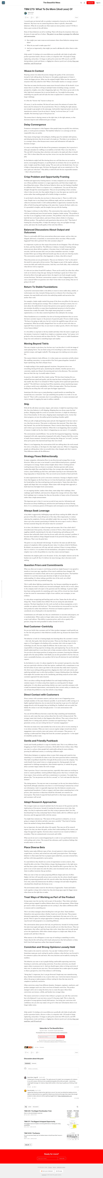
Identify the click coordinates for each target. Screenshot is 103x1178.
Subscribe (90, 2)
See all (27, 1144)
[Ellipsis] (78, 1077)
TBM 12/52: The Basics (32, 1133)
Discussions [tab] (35, 1106)
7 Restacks (41, 1047)
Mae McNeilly (30, 1090)
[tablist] (30, 1063)
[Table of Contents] (2, 589)
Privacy (50, 1167)
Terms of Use (59, 1040)
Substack (44, 1175)
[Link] (22, 71)
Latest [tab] (29, 1106)
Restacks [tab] (34, 1063)
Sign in (98, 2)
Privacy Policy (63, 1041)
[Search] (81, 2)
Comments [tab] (27, 1063)
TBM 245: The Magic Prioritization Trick (38, 1111)
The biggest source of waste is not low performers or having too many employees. (42, 1124)
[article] (51, 1114)
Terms (54, 1167)
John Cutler (31, 12)
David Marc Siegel (32, 1077)
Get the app (59, 1171)
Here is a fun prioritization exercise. (33, 1113)
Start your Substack (47, 1171)
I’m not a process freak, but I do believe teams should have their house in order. (43, 1136)
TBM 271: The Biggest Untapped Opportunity (39, 1121)
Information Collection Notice (51, 1041)
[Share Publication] (84, 2)
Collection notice (61, 1167)
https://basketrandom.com (65, 1096)
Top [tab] (26, 1106)
